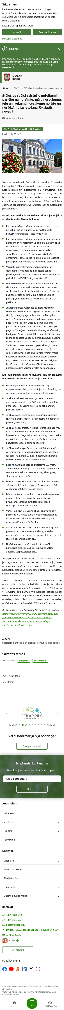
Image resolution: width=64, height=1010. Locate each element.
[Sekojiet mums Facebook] (4, 969)
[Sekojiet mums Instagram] (38, 969)
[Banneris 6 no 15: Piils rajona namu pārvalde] (32, 713)
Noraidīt (17, 32)
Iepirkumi (9, 822)
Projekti (8, 830)
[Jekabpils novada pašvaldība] (22, 81)
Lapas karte (10, 887)
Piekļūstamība (11, 878)
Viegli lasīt (9, 860)
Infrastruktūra (40, 661)
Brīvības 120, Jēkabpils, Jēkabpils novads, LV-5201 (32, 929)
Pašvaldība (9, 839)
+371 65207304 (14, 934)
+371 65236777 (14, 919)
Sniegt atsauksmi (32, 746)
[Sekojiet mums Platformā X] (31, 969)
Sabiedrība (23, 661)
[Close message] (59, 49)
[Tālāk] (57, 714)
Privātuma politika (13, 869)
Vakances (9, 813)
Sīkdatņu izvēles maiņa (15, 895)
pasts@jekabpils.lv (15, 924)
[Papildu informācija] (17, 940)
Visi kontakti (18, 949)
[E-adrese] (8, 940)
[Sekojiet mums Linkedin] (24, 969)
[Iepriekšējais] (6, 714)
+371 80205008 (14, 915)
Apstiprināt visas (47, 32)
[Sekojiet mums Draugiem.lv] (18, 969)
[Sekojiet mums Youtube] (11, 969)
